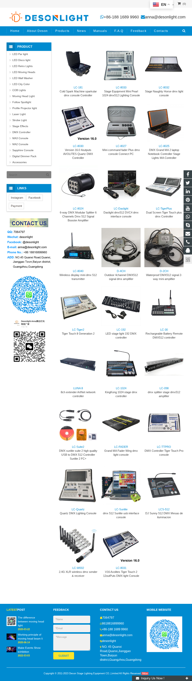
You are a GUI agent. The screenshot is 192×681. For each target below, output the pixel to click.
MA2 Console (20, 144)
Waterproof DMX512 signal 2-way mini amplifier (164, 275)
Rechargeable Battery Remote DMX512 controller (164, 333)
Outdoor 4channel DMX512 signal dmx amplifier (121, 275)
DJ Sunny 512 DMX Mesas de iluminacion (164, 513)
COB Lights (19, 90)
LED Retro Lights (22, 66)
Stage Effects (20, 126)
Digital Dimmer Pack (24, 156)
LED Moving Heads (23, 72)
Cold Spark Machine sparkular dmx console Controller (78, 91)
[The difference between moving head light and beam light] (11, 621)
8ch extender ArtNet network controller (78, 392)
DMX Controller (21, 132)
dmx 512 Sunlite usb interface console (121, 513)
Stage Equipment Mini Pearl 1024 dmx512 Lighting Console (121, 91)
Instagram (17, 197)
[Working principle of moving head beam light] (11, 636)
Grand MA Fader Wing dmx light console (121, 450)
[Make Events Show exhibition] (11, 649)
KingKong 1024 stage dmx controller (121, 392)
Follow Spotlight (21, 102)
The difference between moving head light (31, 621)
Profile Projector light (24, 108)
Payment (16, 205)
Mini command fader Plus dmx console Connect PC (121, 149)
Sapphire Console (23, 150)
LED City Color (21, 84)
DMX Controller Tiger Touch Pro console (164, 450)
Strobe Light (19, 120)
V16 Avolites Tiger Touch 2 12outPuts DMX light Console (121, 571)
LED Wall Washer (22, 78)
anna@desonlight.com (165, 17)
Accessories (19, 162)
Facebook (34, 197)
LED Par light (20, 54)
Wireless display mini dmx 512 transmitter (78, 275)
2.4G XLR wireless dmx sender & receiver (78, 571)
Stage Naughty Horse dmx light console (164, 91)
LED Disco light (21, 60)
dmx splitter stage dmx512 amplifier (164, 392)
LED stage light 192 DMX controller (121, 333)
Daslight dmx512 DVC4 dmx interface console (121, 212)
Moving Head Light (23, 96)
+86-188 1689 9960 (121, 17)
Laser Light (19, 114)
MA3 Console (20, 138)
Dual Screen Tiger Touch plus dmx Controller (164, 212)
